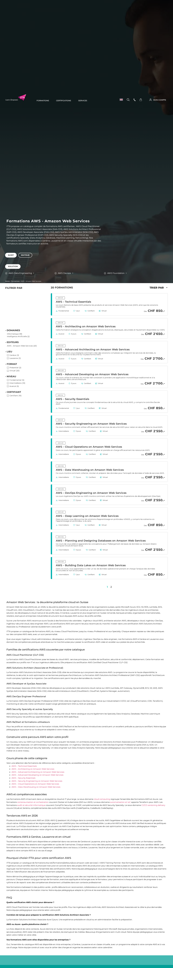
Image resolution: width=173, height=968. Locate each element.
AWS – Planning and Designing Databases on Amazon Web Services (101, 540)
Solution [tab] (13, 266)
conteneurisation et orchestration (33, 802)
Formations (43, 101)
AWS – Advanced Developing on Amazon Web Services (92, 374)
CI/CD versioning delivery (153, 805)
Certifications (63, 101)
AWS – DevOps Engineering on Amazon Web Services (91, 492)
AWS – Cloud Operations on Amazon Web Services (89, 446)
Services (82, 101)
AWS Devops (64, 273)
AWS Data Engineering (20, 273)
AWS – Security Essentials (72, 399)
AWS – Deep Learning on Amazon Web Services (87, 515)
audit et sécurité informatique (31, 805)
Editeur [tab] (25, 255)
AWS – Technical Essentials (73, 301)
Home (7, 281)
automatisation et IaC (120, 802)
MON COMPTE (159, 100)
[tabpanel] (86, 259)
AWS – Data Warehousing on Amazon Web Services (90, 469)
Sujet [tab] (11, 255)
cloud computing (102, 799)
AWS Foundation (115, 273)
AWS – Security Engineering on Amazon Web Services (91, 423)
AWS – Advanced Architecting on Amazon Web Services (93, 349)
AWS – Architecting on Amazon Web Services (86, 326)
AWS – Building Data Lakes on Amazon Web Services (91, 565)
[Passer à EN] (120, 99)
